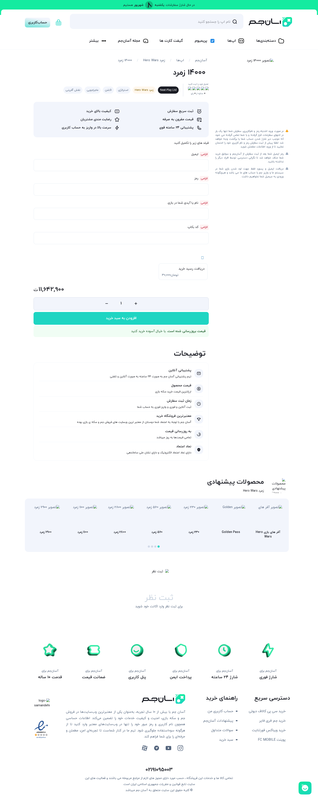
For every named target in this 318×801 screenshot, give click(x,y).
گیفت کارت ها (171, 40)
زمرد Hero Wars (154, 60)
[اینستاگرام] (180, 748)
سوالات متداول (222, 730)
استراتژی (123, 90)
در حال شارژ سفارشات (180, 5)
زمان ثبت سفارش (179, 401)
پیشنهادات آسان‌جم (218, 720)
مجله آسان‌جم (129, 40)
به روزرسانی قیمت (178, 431)
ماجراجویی (92, 90)
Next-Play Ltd (168, 90)
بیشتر (93, 40)
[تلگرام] (156, 748)
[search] (234, 21)
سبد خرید (226, 739)
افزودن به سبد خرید (121, 318)
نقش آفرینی (73, 90)
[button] (158, 546)
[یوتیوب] (168, 748)
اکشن (108, 90)
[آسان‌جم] (270, 22)
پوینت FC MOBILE (272, 739)
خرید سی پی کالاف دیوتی (267, 711)
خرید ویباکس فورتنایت (269, 730)
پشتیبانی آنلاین (180, 370)
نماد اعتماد (183, 446)
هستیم (128, 5)
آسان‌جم (201, 60)
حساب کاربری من (220, 711)
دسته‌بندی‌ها (266, 40)
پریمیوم (201, 40)
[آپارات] (144, 748)
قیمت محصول (181, 385)
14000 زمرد (125, 60)
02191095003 (159, 770)
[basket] (58, 21)
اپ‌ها (232, 40)
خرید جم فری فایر (272, 720)
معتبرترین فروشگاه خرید (173, 416)
